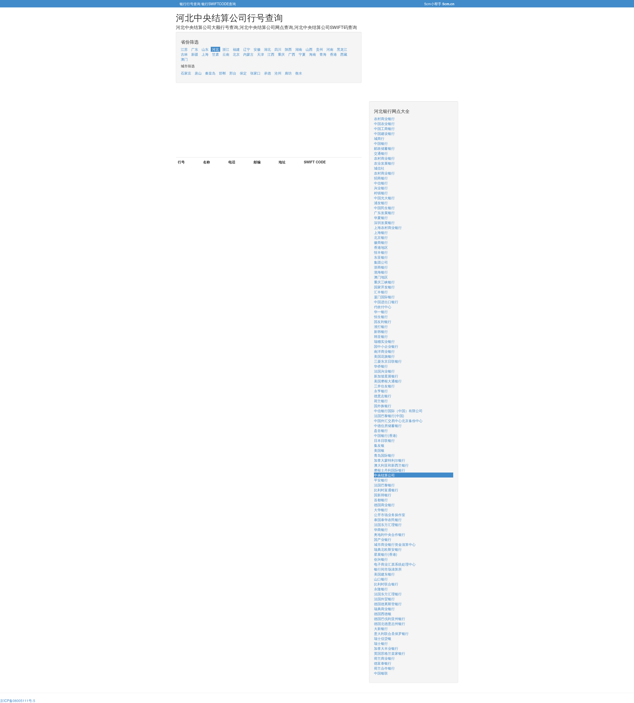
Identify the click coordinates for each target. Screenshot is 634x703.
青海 (322, 54)
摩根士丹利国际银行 (389, 470)
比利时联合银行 (386, 583)
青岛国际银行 (384, 455)
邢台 (232, 73)
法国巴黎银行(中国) (389, 415)
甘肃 (215, 54)
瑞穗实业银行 (384, 341)
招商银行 (381, 178)
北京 (236, 54)
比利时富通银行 (386, 489)
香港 (333, 54)
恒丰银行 (381, 252)
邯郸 (222, 73)
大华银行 (381, 509)
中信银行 (381, 182)
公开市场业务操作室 (389, 514)
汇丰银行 (381, 291)
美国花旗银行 (384, 356)
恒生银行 (381, 316)
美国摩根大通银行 (388, 380)
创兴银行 (381, 559)
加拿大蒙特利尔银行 (389, 460)
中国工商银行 (384, 128)
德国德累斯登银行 (388, 603)
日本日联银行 (384, 440)
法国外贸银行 (384, 598)
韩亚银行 (381, 336)
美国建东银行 (384, 574)
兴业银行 (381, 187)
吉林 (184, 54)
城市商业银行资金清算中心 (395, 544)
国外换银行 (382, 405)
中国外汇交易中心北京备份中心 (398, 420)
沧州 (277, 73)
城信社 (379, 168)
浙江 (225, 49)
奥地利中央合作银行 (389, 534)
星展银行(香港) (385, 554)
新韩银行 (381, 331)
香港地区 (381, 247)
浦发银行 (381, 202)
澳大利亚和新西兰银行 (391, 465)
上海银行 (381, 232)
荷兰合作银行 (384, 668)
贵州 (319, 49)
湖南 (298, 49)
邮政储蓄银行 (384, 148)
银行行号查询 (190, 3)
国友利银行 (382, 321)
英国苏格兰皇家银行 (389, 653)
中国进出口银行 (386, 301)
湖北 (267, 49)
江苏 (184, 49)
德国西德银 (382, 613)
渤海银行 (381, 272)
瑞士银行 (381, 643)
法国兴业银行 (384, 371)
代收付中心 (382, 306)
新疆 (194, 54)
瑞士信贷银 (382, 638)
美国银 (379, 450)
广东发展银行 (384, 212)
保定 (243, 73)
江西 (270, 54)
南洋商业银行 (384, 351)
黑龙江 (342, 49)
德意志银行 (382, 395)
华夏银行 (381, 217)
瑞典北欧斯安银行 (388, 549)
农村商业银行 (384, 118)
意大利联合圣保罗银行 (391, 633)
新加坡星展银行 (386, 376)
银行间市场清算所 (388, 569)
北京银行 (381, 237)
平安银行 (381, 479)
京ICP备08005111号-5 (17, 700)
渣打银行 (381, 326)
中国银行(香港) (385, 435)
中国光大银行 (384, 197)
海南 (312, 54)
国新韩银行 (382, 494)
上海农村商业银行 (388, 227)
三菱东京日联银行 (388, 361)
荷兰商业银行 (384, 658)
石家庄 (186, 73)
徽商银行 (381, 242)
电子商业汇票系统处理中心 (395, 564)
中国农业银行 (384, 123)
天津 (260, 54)
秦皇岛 (210, 73)
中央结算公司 (384, 475)
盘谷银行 (381, 430)
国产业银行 (382, 539)
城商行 (379, 138)
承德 (267, 73)
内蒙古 (248, 54)
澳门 (184, 59)
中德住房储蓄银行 (388, 425)
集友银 (379, 445)
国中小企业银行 (386, 346)
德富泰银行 (382, 663)
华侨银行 (381, 366)
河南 (329, 49)
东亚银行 (381, 257)
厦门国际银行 (384, 296)
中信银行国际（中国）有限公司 (398, 410)
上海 (205, 54)
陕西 (288, 49)
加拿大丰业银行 (386, 648)
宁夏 (302, 54)
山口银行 (381, 579)
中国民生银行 (384, 207)
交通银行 (381, 153)
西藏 (343, 54)
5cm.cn (448, 3)
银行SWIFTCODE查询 (218, 3)
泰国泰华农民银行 (388, 519)
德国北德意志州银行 (389, 623)
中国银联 (381, 673)
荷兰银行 (381, 400)
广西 (291, 54)
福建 (236, 49)
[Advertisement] (269, 122)
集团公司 (381, 262)
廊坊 (288, 73)
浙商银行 (381, 267)
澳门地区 (381, 277)
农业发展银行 (384, 163)
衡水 (298, 73)
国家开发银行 (384, 286)
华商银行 (381, 529)
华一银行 (381, 311)
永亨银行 (381, 390)
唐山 (198, 73)
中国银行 (381, 143)
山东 (205, 49)
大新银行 (381, 628)
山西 (309, 49)
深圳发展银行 (384, 222)
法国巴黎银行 (384, 484)
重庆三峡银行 (384, 281)
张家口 (255, 73)
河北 (215, 49)
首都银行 (381, 499)
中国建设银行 (384, 133)
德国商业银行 (384, 504)
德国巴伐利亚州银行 (389, 618)
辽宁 (246, 49)
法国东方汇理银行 (388, 524)
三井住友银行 (384, 385)
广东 (194, 49)
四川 (277, 49)
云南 (225, 54)
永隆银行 (381, 588)
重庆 (281, 54)
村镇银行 (381, 192)
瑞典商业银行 (384, 608)
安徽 (257, 49)
